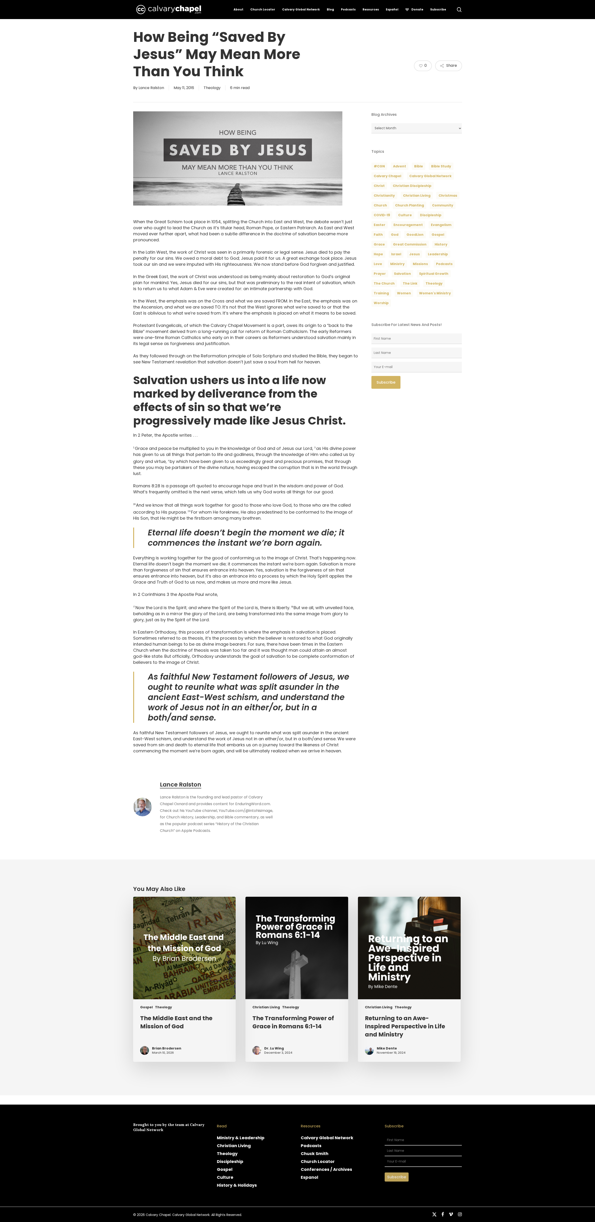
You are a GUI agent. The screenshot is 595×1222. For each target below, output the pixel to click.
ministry (397, 264)
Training (381, 293)
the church (384, 283)
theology (434, 283)
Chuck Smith (314, 1153)
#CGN (379, 166)
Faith (378, 234)
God (394, 234)
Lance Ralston (151, 87)
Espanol (309, 1177)
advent (399, 166)
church (380, 205)
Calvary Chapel (387, 176)
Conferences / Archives (326, 1169)
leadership (438, 254)
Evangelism (441, 224)
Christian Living (416, 195)
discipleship (430, 215)
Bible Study (441, 166)
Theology (212, 87)
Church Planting (409, 205)
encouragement (408, 224)
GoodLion (415, 234)
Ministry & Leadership (240, 1138)
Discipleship (230, 1161)
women (404, 293)
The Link (410, 283)
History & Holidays (237, 1185)
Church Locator (318, 1161)
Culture (405, 215)
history (441, 244)
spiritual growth (433, 273)
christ (379, 185)
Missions (420, 264)
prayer (380, 273)
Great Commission (409, 244)
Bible (418, 166)
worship (381, 303)
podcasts (444, 264)
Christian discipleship (412, 185)
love (378, 264)
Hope (378, 254)
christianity (384, 195)
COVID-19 (382, 215)
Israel (396, 254)
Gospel (146, 1007)
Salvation (402, 273)
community (442, 205)
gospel (438, 234)
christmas (448, 195)
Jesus (414, 254)
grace (379, 244)
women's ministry (435, 293)
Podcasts (311, 1146)
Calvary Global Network (430, 176)
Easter (379, 224)
